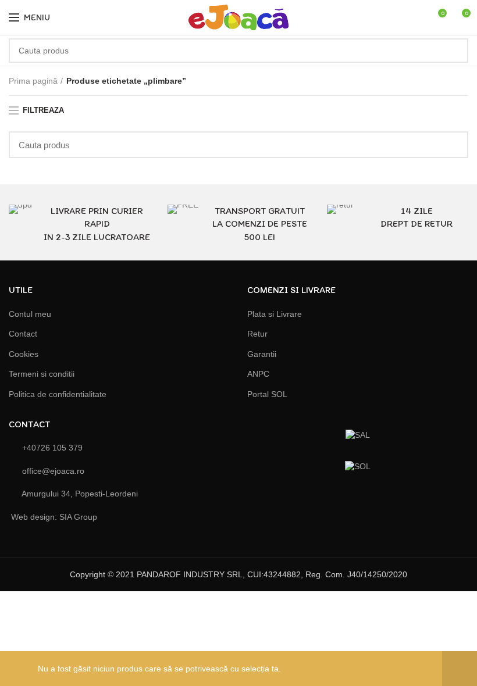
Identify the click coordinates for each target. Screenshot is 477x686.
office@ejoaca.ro (52, 471)
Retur (257, 333)
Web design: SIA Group (54, 516)
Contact (23, 333)
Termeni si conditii (41, 373)
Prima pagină (33, 80)
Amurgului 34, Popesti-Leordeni (79, 493)
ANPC (258, 373)
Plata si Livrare (274, 314)
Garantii (261, 354)
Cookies (23, 354)
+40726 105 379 (51, 447)
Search (452, 50)
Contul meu (30, 314)
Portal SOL (267, 394)
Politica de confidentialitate (57, 394)
